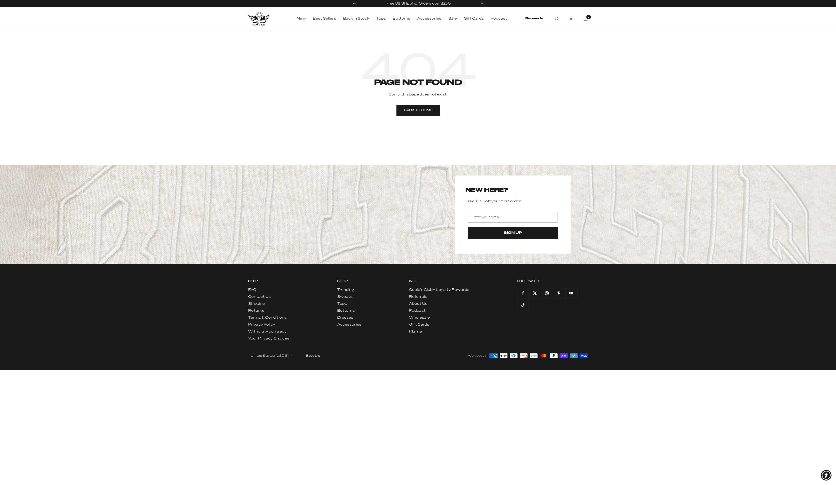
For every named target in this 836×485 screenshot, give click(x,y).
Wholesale (419, 317)
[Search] (557, 19)
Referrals (418, 297)
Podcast (499, 18)
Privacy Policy (261, 324)
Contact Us (259, 297)
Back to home (418, 110)
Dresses (345, 317)
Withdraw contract (267, 331)
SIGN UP (513, 232)
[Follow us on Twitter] (535, 293)
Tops (381, 18)
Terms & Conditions (267, 317)
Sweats (344, 297)
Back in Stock (356, 18)
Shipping (256, 304)
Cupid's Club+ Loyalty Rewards (439, 290)
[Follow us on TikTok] (523, 305)
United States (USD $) (269, 355)
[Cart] (585, 19)
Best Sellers (324, 18)
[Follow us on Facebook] (523, 293)
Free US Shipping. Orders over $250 (418, 3)
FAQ (252, 290)
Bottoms (401, 18)
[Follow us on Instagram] (547, 293)
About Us (418, 304)
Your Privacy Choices (268, 338)
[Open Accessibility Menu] (826, 475)
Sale (452, 18)
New (301, 18)
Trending (345, 290)
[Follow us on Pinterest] (559, 293)
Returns (256, 311)
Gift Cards (474, 18)
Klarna (415, 331)
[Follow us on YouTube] (571, 293)
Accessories (429, 18)
